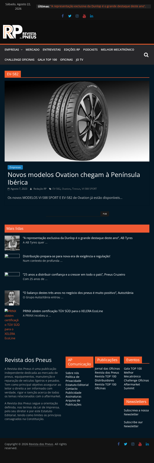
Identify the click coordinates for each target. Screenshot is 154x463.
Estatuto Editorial (77, 385)
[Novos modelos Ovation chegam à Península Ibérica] (77, 83)
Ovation (66, 188)
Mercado (33, 49)
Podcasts (90, 49)
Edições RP (72, 49)
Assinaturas (73, 396)
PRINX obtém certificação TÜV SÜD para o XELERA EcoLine (63, 311)
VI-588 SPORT (89, 188)
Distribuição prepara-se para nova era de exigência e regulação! (66, 256)
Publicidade (73, 393)
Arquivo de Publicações (73, 402)
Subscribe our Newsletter (133, 424)
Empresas (12, 49)
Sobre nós (72, 373)
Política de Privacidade (73, 379)
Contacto (71, 388)
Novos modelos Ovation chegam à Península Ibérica (74, 178)
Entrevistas (52, 49)
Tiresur (76, 188)
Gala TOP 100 (133, 368)
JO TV (79, 59)
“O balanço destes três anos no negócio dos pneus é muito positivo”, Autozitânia (78, 293)
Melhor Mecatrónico (117, 49)
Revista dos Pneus (107, 372)
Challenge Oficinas (19, 59)
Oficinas (66, 59)
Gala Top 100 (47, 59)
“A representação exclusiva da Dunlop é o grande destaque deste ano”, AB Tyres (78, 238)
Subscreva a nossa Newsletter (136, 412)
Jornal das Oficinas (107, 368)
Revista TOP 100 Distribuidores (105, 378)
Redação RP (40, 188)
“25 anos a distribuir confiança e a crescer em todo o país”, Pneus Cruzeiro (74, 274)
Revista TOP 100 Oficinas (105, 386)
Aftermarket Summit (132, 386)
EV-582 (56, 188)
